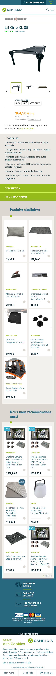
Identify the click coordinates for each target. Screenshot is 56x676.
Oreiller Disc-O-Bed (15, 250)
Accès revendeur (35, 2)
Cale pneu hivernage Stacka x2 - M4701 (16, 557)
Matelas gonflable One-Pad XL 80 (14, 295)
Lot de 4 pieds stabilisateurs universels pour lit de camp (39, 343)
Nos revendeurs (29, 633)
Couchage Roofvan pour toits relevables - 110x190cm (15, 511)
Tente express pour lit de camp (15, 389)
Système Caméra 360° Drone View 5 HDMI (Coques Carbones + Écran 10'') (14, 462)
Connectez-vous (34, 119)
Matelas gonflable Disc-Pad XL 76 (39, 252)
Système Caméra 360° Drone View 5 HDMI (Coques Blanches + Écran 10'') (39, 462)
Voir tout (48, 576)
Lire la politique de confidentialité (17, 663)
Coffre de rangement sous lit (15, 341)
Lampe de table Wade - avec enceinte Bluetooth (39, 510)
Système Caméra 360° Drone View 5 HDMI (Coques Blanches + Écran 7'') (39, 560)
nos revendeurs (27, 128)
